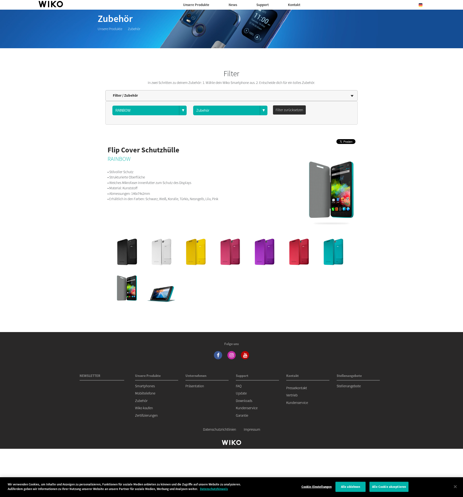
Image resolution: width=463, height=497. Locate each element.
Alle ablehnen (350, 487)
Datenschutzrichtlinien (219, 429)
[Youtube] (245, 354)
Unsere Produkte (110, 29)
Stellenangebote (349, 386)
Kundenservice (247, 408)
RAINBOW (119, 159)
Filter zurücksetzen (289, 110)
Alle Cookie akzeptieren (389, 487)
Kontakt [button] (294, 4)
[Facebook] (218, 354)
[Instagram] (231, 354)
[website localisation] (420, 5)
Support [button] (262, 4)
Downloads (244, 400)
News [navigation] (233, 4)
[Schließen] (455, 486)
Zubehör (141, 400)
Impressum (252, 429)
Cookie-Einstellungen (316, 487)
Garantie (242, 415)
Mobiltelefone (145, 393)
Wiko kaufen (144, 408)
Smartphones (145, 386)
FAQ (239, 386)
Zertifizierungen (146, 415)
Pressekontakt (296, 388)
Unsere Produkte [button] (196, 4)
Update (241, 393)
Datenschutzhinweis (214, 489)
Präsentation (194, 386)
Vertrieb (292, 395)
